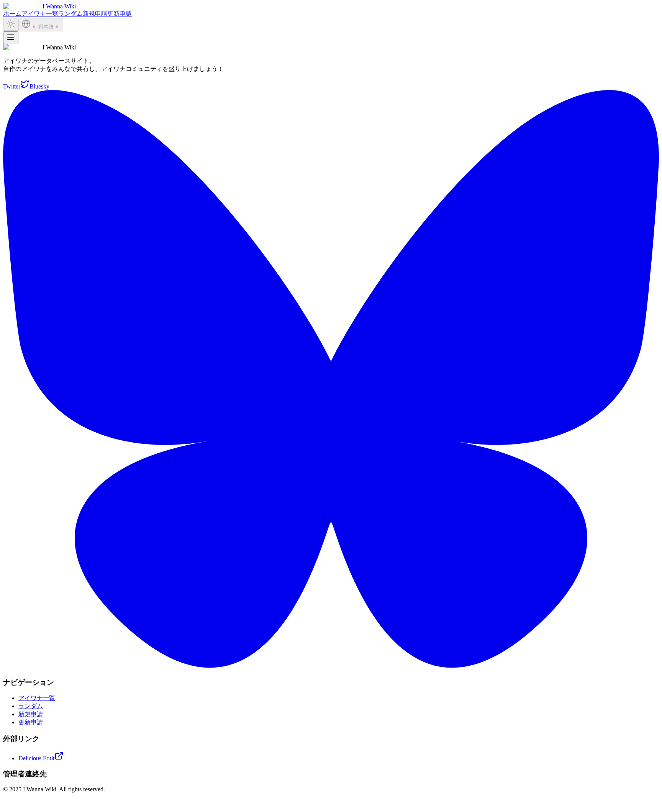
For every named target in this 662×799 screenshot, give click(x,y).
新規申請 (95, 13)
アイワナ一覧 (39, 13)
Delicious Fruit (36, 758)
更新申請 (119, 13)
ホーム (12, 13)
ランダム (70, 13)
